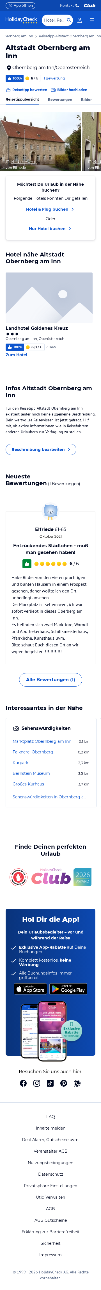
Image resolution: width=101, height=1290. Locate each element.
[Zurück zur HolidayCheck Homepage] (21, 20)
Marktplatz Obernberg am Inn (42, 741)
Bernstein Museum (31, 773)
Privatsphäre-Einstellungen (50, 1185)
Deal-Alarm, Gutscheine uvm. (50, 1139)
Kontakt (67, 5)
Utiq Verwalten (50, 1197)
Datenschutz (50, 1174)
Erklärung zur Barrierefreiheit (51, 1231)
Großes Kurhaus (28, 784)
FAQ (50, 1116)
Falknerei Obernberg (33, 752)
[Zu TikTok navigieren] (50, 1084)
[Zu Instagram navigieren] (36, 1084)
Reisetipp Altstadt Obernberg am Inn (70, 36)
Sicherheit (51, 1243)
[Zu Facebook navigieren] (23, 1084)
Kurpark (20, 762)
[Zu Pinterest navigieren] (63, 1084)
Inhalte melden (50, 1128)
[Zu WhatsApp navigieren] (77, 1084)
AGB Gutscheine (51, 1220)
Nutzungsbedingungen (50, 1162)
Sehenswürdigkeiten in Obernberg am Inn (51, 797)
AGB (50, 1208)
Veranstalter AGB (51, 1151)
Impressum (50, 1254)
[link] (79, 20)
